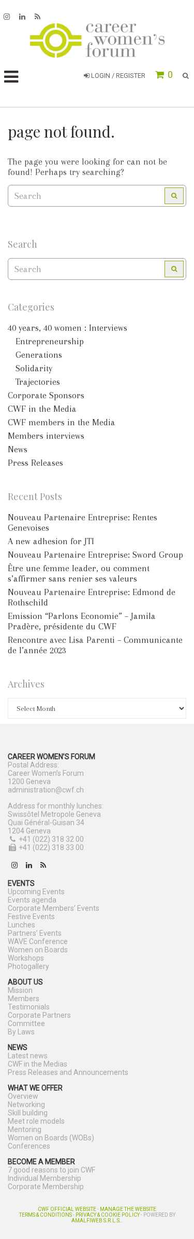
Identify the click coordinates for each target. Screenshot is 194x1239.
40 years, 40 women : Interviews (67, 327)
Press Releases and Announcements (68, 1072)
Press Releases (35, 462)
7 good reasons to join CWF (51, 1170)
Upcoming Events (36, 891)
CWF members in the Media (61, 422)
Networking (26, 1104)
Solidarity (34, 368)
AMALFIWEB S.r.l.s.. (97, 1220)
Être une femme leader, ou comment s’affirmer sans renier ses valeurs (79, 573)
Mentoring (24, 1129)
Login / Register (117, 75)
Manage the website (128, 1209)
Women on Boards (38, 950)
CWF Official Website (67, 1209)
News (17, 449)
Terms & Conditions (45, 1215)
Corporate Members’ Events (53, 908)
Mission (20, 990)
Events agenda (32, 900)
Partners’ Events (35, 933)
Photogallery (28, 966)
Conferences (29, 1146)
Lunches (21, 925)
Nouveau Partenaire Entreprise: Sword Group (95, 554)
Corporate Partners (39, 1015)
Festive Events (31, 916)
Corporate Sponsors (46, 395)
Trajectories (38, 381)
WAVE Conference (38, 941)
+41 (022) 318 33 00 (51, 847)
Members (23, 998)
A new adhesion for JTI (51, 541)
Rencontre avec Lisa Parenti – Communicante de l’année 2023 (95, 645)
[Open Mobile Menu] (11, 77)
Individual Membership (44, 1178)
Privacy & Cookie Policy (108, 1215)
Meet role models (36, 1121)
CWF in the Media (42, 408)
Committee (26, 1023)
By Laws (21, 1032)
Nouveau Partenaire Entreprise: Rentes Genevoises (82, 522)
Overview (23, 1096)
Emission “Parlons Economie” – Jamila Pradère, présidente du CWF (82, 621)
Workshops (26, 958)
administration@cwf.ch (46, 790)
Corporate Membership (46, 1186)
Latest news (28, 1056)
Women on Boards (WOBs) (51, 1138)
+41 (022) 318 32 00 (51, 839)
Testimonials (29, 1007)
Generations (39, 354)
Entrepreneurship (50, 341)
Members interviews (46, 435)
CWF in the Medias (37, 1064)
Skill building (28, 1113)
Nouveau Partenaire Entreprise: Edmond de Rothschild (91, 597)
